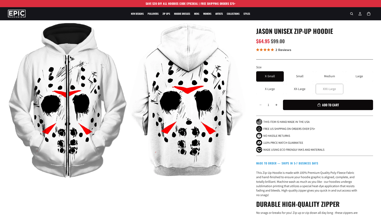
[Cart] (368, 13)
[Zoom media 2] (187, 100)
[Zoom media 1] (67, 100)
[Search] (351, 13)
